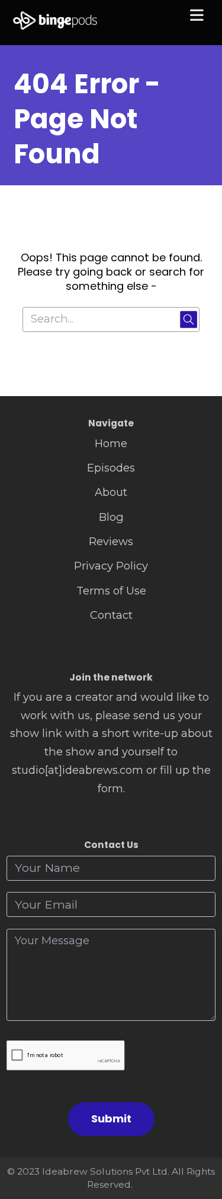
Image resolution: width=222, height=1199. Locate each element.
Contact (111, 615)
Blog (111, 517)
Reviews (111, 541)
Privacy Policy (111, 565)
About (111, 492)
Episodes (111, 467)
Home (111, 443)
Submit (111, 1118)
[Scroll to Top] (199, 1137)
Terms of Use (111, 590)
